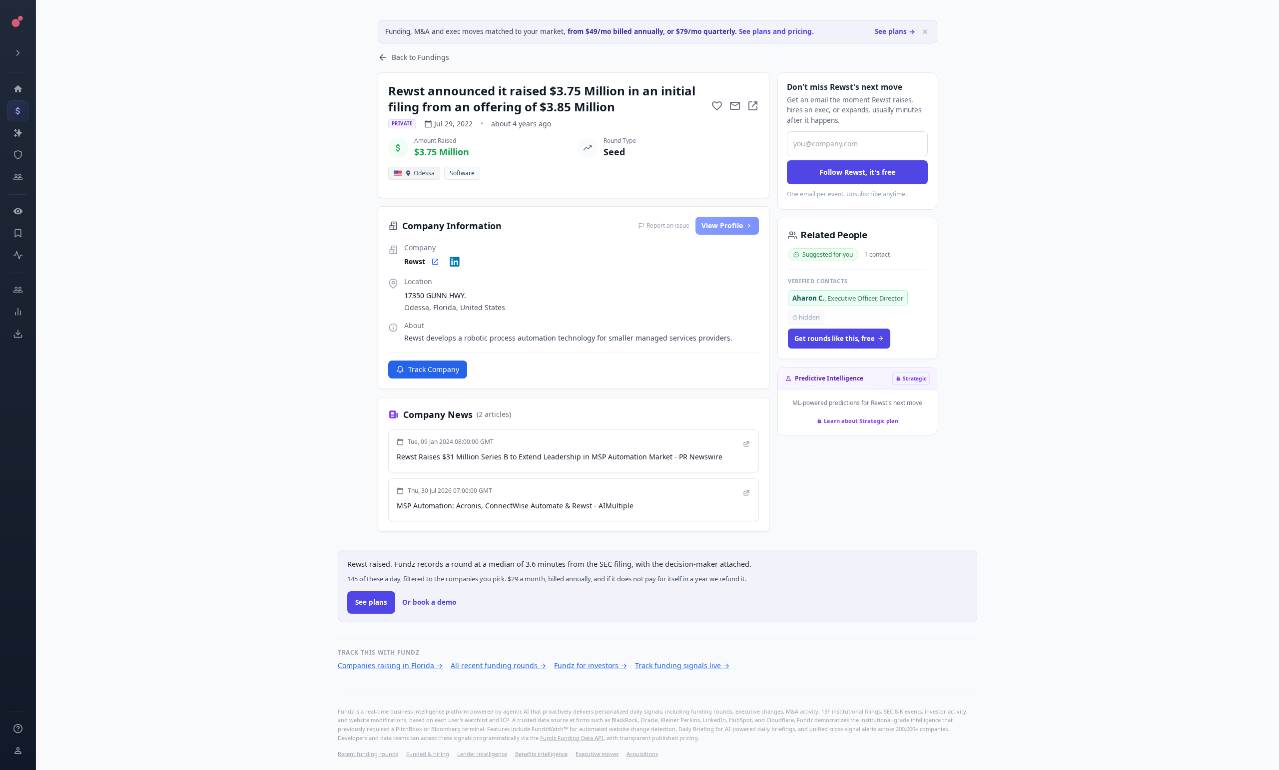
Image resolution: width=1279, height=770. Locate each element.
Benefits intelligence (541, 754)
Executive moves (597, 754)
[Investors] (17, 176)
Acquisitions (642, 754)
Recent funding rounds (368, 754)
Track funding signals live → (682, 665)
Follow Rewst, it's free (857, 172)
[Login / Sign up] (17, 750)
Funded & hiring (427, 754)
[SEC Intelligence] (17, 154)
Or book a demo (429, 602)
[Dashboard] (17, 88)
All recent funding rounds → (498, 665)
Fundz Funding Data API (572, 738)
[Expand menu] (17, 53)
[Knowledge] (17, 728)
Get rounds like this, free (834, 338)
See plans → (895, 31)
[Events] (17, 110)
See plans (371, 602)
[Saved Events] (17, 233)
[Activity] (17, 255)
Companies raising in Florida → (390, 665)
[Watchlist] (17, 211)
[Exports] (17, 333)
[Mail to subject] (735, 106)
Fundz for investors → (590, 665)
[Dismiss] (925, 31)
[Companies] (17, 132)
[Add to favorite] (717, 106)
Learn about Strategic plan (861, 420)
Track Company (433, 369)
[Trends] (17, 311)
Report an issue (667, 226)
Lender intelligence (482, 754)
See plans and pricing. (776, 31)
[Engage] (17, 289)
